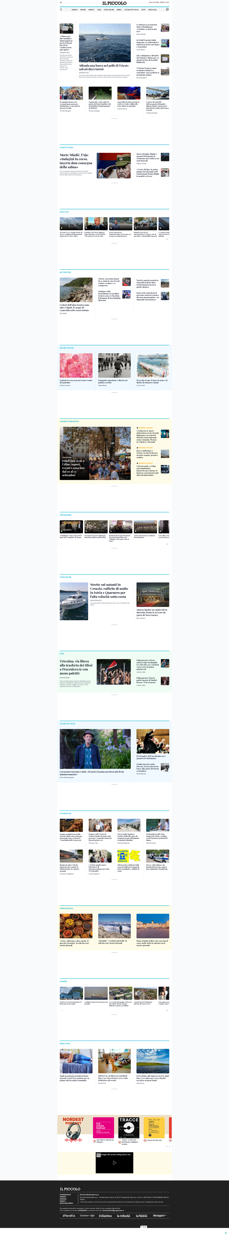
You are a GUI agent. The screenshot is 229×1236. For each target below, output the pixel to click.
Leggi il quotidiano (154, 2)
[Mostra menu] (61, 2)
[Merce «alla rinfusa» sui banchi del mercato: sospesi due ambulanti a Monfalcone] (157, 856)
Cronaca (74, 10)
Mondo (119, 10)
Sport (143, 10)
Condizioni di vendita (65, 1196)
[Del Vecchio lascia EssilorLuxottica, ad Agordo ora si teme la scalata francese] (120, 223)
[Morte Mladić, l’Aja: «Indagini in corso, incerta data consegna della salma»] (114, 165)
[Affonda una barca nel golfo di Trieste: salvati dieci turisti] (105, 42)
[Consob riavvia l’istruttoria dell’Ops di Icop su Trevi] (145, 993)
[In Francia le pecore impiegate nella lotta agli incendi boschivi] (96, 526)
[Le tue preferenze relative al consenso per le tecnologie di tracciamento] (226, 1233)
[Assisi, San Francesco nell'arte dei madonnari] (145, 526)
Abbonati (162, 2)
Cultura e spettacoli (131, 10)
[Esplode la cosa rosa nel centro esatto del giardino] (76, 365)
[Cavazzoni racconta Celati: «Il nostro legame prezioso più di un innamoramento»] (95, 749)
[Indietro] (62, 239)
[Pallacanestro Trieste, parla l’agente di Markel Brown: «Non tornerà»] (165, 681)
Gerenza (63, 1199)
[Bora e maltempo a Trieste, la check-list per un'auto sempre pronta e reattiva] (165, 454)
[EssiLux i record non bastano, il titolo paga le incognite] (71, 993)
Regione (83, 10)
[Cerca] (61, 9)
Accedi (167, 2)
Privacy (63, 1201)
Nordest (91, 10)
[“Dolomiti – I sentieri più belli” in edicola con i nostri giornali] (114, 926)
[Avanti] (167, 239)
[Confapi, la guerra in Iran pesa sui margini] (96, 993)
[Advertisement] (114, 16)
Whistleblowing (66, 1203)
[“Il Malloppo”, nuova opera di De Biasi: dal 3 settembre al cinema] (71, 526)
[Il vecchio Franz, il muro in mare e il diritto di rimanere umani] (153, 365)
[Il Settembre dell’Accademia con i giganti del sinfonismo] (153, 741)
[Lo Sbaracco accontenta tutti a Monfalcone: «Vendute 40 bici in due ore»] (165, 27)
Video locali (152, 10)
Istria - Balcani (109, 10)
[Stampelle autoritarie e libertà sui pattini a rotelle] (114, 365)
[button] (114, 1163)
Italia (99, 10)
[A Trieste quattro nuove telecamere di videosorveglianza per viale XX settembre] (100, 856)
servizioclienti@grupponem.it (113, 1210)
